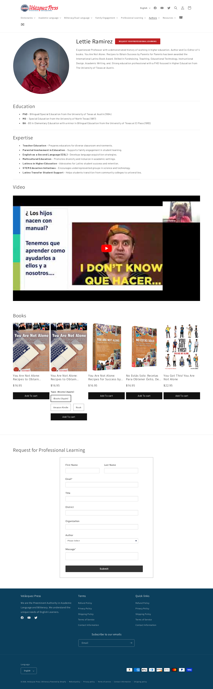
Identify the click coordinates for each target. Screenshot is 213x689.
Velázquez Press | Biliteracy (38, 682)
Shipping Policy (86, 614)
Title (67, 493)
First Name (71, 465)
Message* (70, 549)
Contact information (122, 682)
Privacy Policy (85, 608)
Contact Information (88, 625)
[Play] (106, 248)
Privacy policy (89, 682)
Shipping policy (140, 682)
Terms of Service (86, 619)
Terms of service (104, 682)
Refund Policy (85, 603)
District (69, 507)
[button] (28, 18)
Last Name (110, 465)
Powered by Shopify (58, 682)
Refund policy (74, 682)
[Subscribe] (131, 643)
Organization (72, 521)
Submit (104, 569)
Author (69, 535)
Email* (69, 479)
